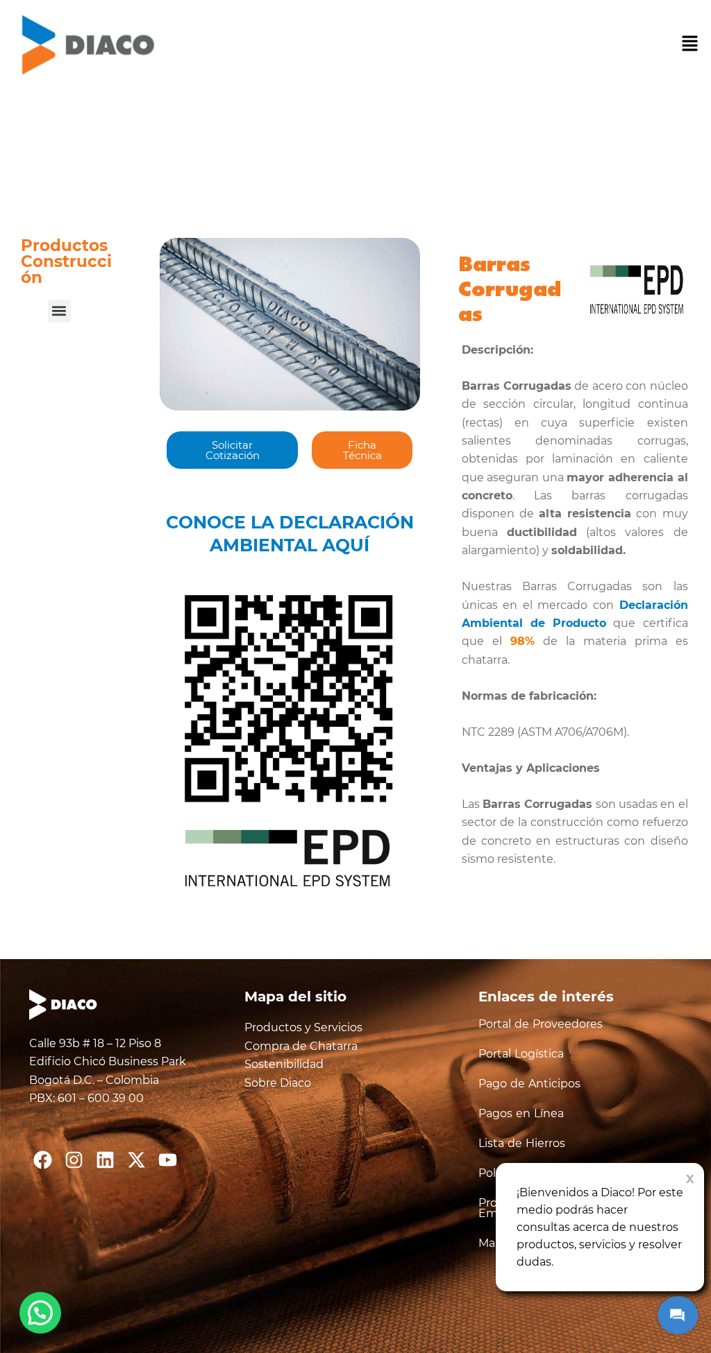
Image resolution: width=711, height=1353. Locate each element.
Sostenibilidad (284, 1064)
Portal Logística (521, 1053)
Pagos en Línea (521, 1113)
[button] (690, 45)
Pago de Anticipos (529, 1083)
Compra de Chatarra (301, 1046)
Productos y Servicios (303, 1027)
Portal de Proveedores (540, 1024)
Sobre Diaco (277, 1082)
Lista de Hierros (521, 1143)
